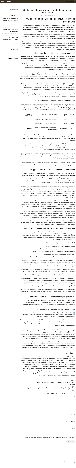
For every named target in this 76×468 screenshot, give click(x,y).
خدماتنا (48, 455)
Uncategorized (67, 4)
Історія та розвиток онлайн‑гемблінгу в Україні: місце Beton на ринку (10, 39)
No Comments (5, 24)
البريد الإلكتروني (70, 421)
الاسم (73, 414)
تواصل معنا (47, 457)
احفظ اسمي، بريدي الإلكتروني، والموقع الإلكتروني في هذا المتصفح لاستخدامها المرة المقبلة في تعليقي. (50, 437)
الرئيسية (47, 452)
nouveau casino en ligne (36, 34)
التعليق (73, 396)
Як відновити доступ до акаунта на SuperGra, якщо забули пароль (10, 29)
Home (73, 4)
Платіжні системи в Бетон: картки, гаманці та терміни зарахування (10, 20)
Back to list (72, 384)
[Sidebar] (74, 466)
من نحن (48, 454)
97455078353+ (19, 452)
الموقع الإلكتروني (70, 428)
